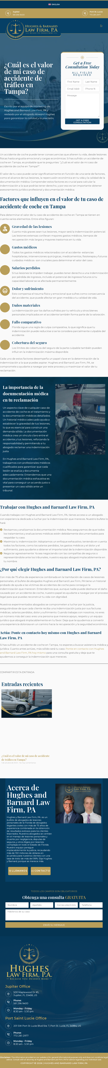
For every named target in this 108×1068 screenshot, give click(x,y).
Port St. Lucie (96, 12)
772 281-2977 (95, 15)
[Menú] (101, 26)
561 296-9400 (19, 15)
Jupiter (16, 12)
